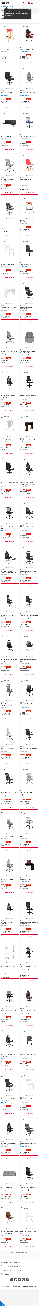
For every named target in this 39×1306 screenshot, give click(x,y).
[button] (6, 46)
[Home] (7, 3)
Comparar (6, 26)
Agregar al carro (9, 62)
